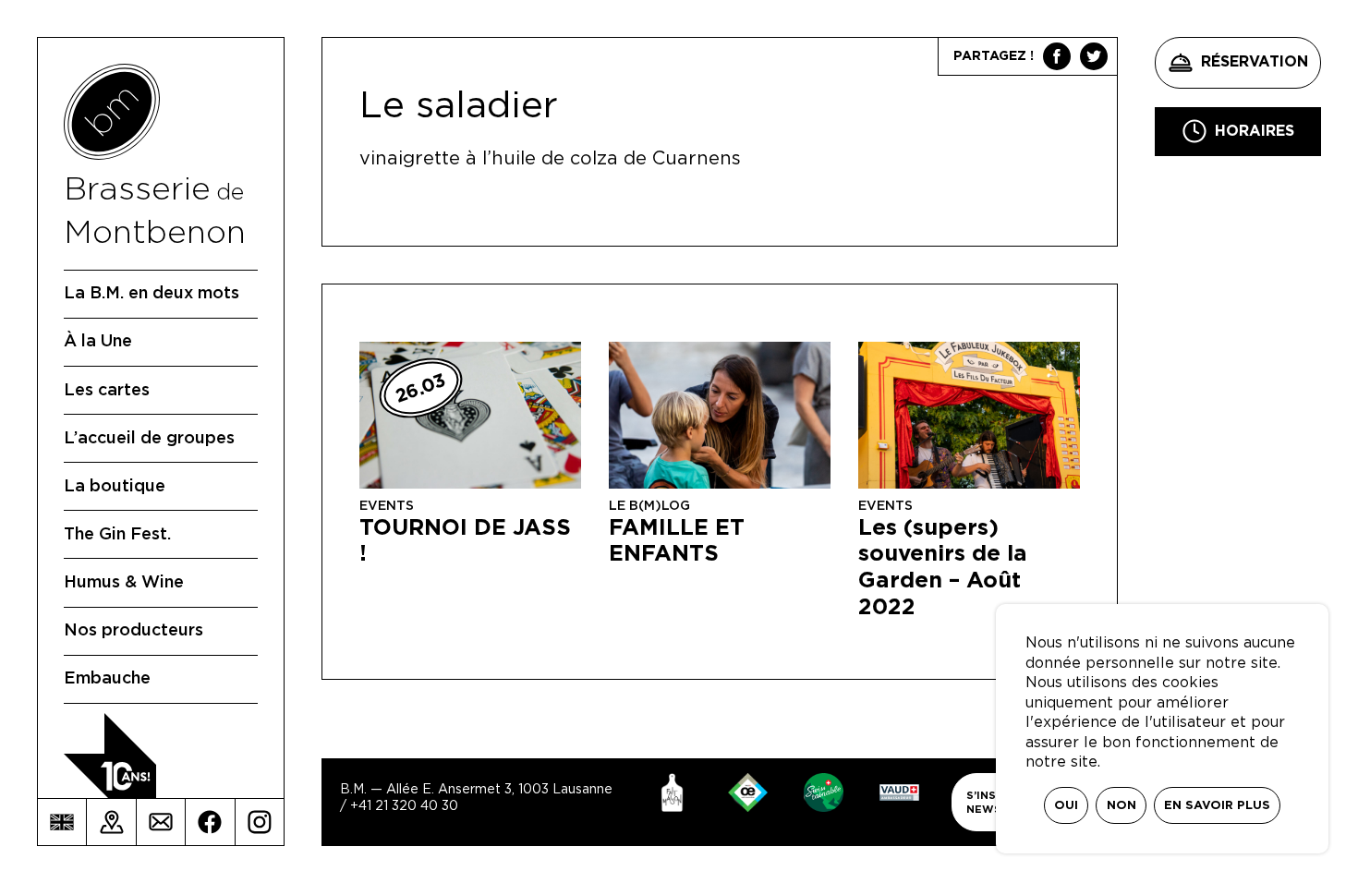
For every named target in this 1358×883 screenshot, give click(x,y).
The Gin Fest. (117, 534)
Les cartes (107, 390)
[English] (62, 822)
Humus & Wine (124, 583)
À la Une (98, 341)
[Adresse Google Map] (111, 822)
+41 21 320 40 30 (404, 806)
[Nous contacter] (161, 822)
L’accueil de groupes (149, 438)
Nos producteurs (133, 631)
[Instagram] (260, 822)
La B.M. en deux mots (151, 293)
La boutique (114, 486)
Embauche (107, 679)
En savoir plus (1217, 806)
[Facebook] (210, 822)
